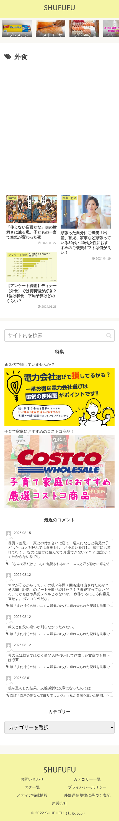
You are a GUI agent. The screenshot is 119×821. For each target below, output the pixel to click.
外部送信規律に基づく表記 (87, 795)
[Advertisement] (59, 125)
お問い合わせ (32, 779)
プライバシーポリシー (87, 787)
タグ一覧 (32, 787)
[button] (109, 335)
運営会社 (59, 803)
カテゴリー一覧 (87, 779)
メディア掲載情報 (32, 795)
